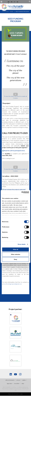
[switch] (26, 227)
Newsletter (16, 383)
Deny (15, 259)
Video (22, 383)
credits (21, 394)
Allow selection (15, 254)
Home (11, 11)
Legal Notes (9, 383)
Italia (7, 388)
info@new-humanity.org (14, 388)
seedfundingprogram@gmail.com (13, 284)
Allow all (15, 249)
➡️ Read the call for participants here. (13, 150)
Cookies (24, 380)
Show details (21, 244)
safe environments (10, 380)
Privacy (18, 380)
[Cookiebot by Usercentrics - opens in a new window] (22, 192)
